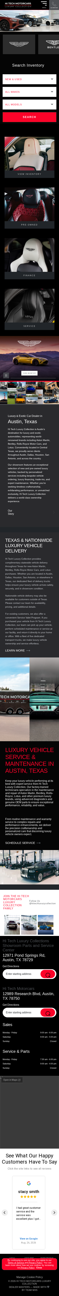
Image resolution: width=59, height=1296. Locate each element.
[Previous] (5, 1212)
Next (52, 385)
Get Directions (11, 966)
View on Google (29, 1238)
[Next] (54, 1212)
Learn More (15, 650)
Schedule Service (20, 843)
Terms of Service (16, 1262)
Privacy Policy (35, 1262)
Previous (6, 385)
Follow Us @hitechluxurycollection (42, 902)
